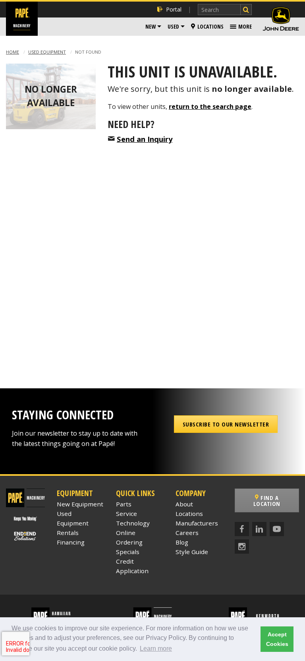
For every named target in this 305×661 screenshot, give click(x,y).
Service (126, 514)
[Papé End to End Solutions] (25, 536)
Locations (210, 26)
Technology (133, 523)
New (150, 26)
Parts (123, 504)
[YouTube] (277, 529)
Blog (182, 542)
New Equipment (80, 504)
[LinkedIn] (259, 529)
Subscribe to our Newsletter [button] (226, 424)
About (184, 504)
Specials (127, 552)
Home (12, 52)
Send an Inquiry (144, 139)
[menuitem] (153, 26)
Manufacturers (197, 523)
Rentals (68, 533)
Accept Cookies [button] (277, 639)
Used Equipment (47, 52)
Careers (187, 533)
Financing (71, 542)
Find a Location (266, 501)
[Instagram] (242, 546)
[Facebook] (242, 529)
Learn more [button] (156, 648)
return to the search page (210, 106)
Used (173, 26)
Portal (173, 9)
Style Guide (192, 552)
